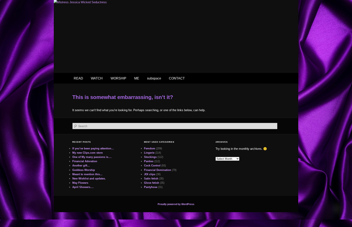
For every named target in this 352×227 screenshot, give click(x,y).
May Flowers (80, 182)
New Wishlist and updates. (89, 178)
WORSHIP (118, 78)
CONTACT (177, 78)
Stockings (150, 157)
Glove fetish (151, 182)
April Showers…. (83, 187)
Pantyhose (150, 187)
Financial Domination (157, 170)
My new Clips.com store (87, 152)
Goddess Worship (83, 170)
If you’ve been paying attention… (93, 148)
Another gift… (81, 165)
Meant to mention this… (87, 174)
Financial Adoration (84, 161)
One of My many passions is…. (92, 157)
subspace (154, 78)
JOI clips (149, 174)
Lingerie (149, 152)
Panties (148, 161)
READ (78, 78)
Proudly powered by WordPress (176, 204)
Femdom (149, 148)
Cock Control (152, 165)
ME (136, 78)
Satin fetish (151, 178)
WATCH (97, 78)
